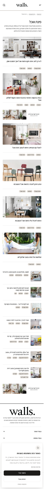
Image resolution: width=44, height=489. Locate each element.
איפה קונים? (37, 68)
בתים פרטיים (19, 275)
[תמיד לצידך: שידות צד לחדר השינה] (36, 324)
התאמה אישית (22, 484)
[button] (40, 5)
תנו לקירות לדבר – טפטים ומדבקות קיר (16, 304)
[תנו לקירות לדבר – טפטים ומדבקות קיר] (36, 308)
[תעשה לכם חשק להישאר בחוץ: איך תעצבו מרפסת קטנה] (36, 292)
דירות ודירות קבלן (23, 358)
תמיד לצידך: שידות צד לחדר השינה (18, 320)
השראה (30, 68)
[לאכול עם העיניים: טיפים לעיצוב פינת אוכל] (22, 134)
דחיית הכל (22, 479)
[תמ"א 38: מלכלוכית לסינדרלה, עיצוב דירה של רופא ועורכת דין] (36, 356)
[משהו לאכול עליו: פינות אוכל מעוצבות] (22, 207)
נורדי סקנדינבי (24, 377)
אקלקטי (26, 275)
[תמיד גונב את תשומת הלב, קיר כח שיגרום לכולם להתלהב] (36, 340)
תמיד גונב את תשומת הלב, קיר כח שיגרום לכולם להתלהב (18, 337)
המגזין (38, 105)
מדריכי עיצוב (30, 155)
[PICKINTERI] (22, 115)
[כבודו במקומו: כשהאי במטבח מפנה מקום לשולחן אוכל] (22, 84)
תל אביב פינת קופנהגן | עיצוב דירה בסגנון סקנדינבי (18, 369)
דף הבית (39, 14)
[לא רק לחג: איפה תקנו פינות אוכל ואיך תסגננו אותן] (22, 47)
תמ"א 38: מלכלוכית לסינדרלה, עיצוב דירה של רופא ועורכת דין (17, 353)
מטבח (26, 105)
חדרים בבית (32, 14)
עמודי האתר (37, 431)
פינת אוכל (22, 68)
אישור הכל (22, 473)
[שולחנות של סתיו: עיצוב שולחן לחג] (22, 243)
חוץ (15, 293)
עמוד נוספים (37, 438)
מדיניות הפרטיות (35, 467)
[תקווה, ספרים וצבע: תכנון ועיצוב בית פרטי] (36, 276)
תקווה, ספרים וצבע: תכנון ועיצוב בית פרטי (16, 272)
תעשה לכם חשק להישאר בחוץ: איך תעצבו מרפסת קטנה (18, 289)
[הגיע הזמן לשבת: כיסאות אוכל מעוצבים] (22, 170)
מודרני (9, 358)
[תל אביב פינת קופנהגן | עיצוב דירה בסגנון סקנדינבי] (36, 372)
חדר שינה (11, 323)
